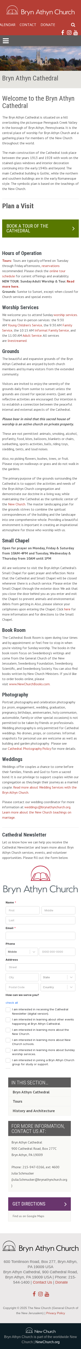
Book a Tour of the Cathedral (27, 228)
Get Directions (29, 1204)
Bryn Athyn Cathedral (31, 1092)
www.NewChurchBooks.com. (29, 684)
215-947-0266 (33, 1167)
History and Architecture (34, 1110)
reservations (51, 266)
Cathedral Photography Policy (29, 748)
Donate (48, 24)
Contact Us (42, 1282)
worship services (65, 315)
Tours (17, 1101)
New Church (16, 504)
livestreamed (17, 340)
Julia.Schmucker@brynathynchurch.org (39, 1179)
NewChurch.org (47, 1342)
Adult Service (32, 335)
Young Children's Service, (25, 325)
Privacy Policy (55, 1313)
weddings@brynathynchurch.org (47, 807)
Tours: (7, 260)
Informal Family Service (52, 330)
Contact (28, 24)
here (67, 609)
